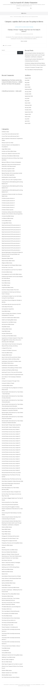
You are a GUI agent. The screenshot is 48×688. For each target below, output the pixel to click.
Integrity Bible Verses (7, 355)
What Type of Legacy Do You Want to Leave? (12, 664)
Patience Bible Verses (7, 527)
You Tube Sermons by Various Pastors (10, 677)
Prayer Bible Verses (6, 533)
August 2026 (28, 78)
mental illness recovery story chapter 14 (11, 440)
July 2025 (27, 98)
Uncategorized (5, 650)
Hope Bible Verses (6, 331)
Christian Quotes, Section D (8, 202)
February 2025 (28, 105)
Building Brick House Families (9, 177)
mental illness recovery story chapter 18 (11, 447)
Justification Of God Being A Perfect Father (12, 367)
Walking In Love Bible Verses (8, 657)
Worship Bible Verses (7, 675)
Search (3, 50)
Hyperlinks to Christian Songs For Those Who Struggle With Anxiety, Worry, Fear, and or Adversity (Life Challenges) (12, 339)
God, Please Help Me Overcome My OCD (11, 304)
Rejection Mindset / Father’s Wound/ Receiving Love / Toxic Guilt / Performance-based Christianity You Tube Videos (12, 556)
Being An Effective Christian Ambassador (11, 162)
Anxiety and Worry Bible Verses (9, 151)
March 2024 (27, 116)
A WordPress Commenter (8, 91)
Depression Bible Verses (7, 258)
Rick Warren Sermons (7, 560)
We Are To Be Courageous (8, 659)
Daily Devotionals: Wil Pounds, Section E (11, 236)
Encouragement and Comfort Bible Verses (12, 274)
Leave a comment (7, 45)
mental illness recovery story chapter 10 (11, 431)
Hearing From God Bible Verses (9, 322)
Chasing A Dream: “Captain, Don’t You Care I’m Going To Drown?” (24, 30)
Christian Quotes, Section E (8, 205)
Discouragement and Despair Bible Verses (11, 265)
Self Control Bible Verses (7, 569)
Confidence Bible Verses (7, 218)
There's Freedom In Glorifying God (10, 627)
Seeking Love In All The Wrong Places (10, 567)
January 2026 (28, 91)
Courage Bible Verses (7, 222)
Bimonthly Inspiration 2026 (8, 170)
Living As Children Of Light (8, 383)
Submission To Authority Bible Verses (10, 587)
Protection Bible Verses (7, 545)
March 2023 (27, 123)
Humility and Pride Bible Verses (9, 335)
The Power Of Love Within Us (8, 620)
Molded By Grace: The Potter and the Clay (11, 479)
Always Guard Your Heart (7, 142)
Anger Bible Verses (6, 149)
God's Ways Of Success (7, 306)
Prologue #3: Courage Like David (9, 540)
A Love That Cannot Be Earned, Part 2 (10, 136)
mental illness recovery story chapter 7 (11, 465)
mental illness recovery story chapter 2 (11, 452)
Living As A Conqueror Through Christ (34, 67)
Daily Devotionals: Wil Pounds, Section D (11, 234)
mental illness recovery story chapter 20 (11, 454)
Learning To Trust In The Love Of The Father (12, 372)
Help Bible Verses (6, 326)
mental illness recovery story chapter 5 (11, 461)
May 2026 (27, 82)
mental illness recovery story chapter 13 (11, 438)
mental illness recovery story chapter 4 (11, 459)
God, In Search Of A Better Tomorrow (24, 2)
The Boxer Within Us (6, 609)
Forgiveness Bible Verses (7, 287)
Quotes (3, 547)
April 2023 (27, 121)
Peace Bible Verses (6, 529)
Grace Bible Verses (6, 311)
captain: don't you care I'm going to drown (12, 179)
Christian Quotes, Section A (8, 198)
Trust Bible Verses (6, 648)
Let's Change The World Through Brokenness (12, 374)
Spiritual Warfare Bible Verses (8, 583)
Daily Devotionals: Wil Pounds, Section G (11, 241)
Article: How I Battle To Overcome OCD (11, 153)
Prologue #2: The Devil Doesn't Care (10, 538)
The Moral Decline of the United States (11, 618)
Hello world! (18, 91)
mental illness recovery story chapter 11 (11, 434)
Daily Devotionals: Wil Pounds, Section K (11, 247)
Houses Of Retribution (7, 333)
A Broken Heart (5, 131)
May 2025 (27, 100)
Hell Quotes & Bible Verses (8, 324)
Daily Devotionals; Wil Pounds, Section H (11, 225)
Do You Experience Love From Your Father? (12, 269)
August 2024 (28, 114)
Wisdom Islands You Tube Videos (9, 672)
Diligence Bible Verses (7, 262)
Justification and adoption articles (10, 365)
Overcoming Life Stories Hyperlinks (10, 504)
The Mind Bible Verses (7, 615)
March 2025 (27, 103)
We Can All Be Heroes (7, 661)
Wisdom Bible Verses (7, 670)
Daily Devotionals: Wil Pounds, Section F (11, 238)
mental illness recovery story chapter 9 (11, 470)
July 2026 (27, 80)
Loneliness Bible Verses (7, 385)
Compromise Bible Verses (8, 216)
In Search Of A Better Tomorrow (9, 350)
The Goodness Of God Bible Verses (10, 613)
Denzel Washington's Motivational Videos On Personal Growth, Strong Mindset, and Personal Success (12, 254)
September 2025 (29, 96)
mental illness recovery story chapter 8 (11, 468)
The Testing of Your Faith (7, 624)
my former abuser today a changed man (11, 491)
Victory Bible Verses (6, 652)
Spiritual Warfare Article (7, 580)
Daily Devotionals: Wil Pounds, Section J (11, 245)
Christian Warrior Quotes (7, 209)
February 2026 (28, 89)
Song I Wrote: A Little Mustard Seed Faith (11, 578)
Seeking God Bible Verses (8, 564)
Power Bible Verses (6, 531)
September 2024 (29, 112)
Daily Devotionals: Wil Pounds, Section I (11, 243)
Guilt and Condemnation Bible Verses (10, 317)
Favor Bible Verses (6, 283)
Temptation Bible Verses (7, 596)
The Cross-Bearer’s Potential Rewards (33, 69)
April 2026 (27, 84)
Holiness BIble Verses (7, 329)
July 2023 (27, 118)
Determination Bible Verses (8, 260)
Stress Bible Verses (6, 585)
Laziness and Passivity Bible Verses (10, 370)
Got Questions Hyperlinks (8, 309)
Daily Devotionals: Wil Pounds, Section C (11, 232)
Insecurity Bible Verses (7, 352)
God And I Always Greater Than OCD (10, 289)
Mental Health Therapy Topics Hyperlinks (11, 424)
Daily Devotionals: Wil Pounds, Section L (11, 250)
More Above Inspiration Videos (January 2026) (12, 481)
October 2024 (28, 109)
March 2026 (27, 87)
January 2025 (28, 107)
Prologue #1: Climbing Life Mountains (10, 536)
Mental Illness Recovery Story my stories (11, 472)
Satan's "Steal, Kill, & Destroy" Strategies (11, 562)
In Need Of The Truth (7, 348)
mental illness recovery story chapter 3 (11, 456)
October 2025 (28, 93)
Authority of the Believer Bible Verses (10, 155)
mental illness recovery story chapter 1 (11, 429)
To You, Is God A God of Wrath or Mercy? (11, 645)
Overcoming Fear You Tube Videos (10, 502)
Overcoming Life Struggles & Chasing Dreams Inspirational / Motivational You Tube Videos (12, 508)
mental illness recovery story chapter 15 (11, 443)
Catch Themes (26, 685)
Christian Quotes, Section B (8, 200)
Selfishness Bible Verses (7, 571)
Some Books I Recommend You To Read (11, 576)
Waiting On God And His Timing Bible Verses (12, 655)
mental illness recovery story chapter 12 (11, 436)
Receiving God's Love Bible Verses (10, 549)
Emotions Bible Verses (7, 272)
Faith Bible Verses (6, 280)
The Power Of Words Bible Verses (9, 622)
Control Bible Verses (6, 220)
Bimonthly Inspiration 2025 (8, 168)
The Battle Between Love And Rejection (11, 606)
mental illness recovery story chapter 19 (11, 449)
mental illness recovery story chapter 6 (11, 463)
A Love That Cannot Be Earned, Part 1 (10, 134)
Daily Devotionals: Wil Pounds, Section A (11, 227)
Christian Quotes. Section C (8, 207)
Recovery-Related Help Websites (9, 552)
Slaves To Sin (5, 573)
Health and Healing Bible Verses (9, 319)
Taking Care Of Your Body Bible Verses (11, 593)
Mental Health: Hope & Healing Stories (11, 427)
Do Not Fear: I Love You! (7, 267)
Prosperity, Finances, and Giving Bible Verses (12, 543)
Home (11, 16)
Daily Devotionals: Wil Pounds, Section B (11, 229)
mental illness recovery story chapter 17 (11, 445)
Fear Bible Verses (6, 285)
